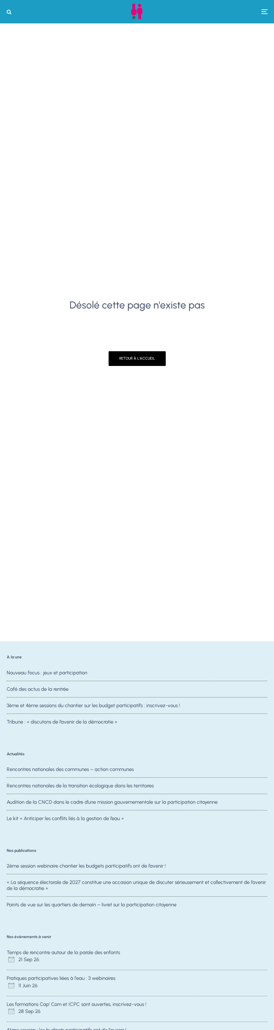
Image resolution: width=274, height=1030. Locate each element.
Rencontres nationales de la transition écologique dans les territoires (80, 786)
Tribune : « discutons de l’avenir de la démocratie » (62, 722)
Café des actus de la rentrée (37, 689)
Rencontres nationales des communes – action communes (70, 769)
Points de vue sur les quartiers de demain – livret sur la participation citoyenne (91, 905)
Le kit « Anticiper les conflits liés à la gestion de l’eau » (65, 818)
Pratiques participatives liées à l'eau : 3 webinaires (61, 978)
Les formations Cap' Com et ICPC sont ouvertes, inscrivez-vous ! (76, 1004)
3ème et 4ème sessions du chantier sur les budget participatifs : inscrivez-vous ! (93, 705)
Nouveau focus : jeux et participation (47, 673)
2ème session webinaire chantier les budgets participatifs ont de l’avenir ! (86, 866)
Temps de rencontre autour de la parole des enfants (63, 952)
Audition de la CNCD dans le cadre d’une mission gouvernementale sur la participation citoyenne (112, 802)
